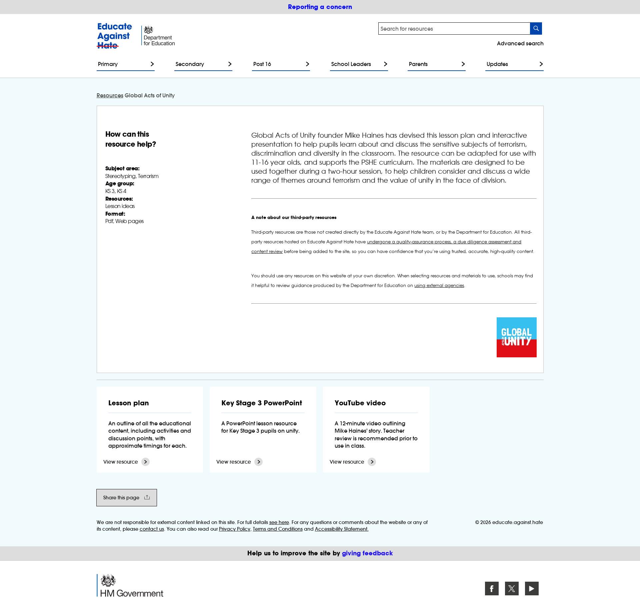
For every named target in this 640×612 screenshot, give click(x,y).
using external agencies (439, 285)
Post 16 (262, 64)
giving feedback (367, 553)
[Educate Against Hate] (116, 36)
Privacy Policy (234, 529)
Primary (108, 64)
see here (279, 522)
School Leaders (351, 64)
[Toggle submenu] (151, 64)
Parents (418, 64)
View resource (120, 461)
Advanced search (520, 43)
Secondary (190, 64)
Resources (110, 95)
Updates (497, 64)
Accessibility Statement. (342, 529)
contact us (152, 529)
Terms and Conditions (278, 529)
